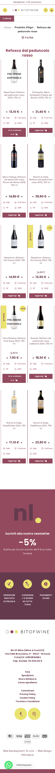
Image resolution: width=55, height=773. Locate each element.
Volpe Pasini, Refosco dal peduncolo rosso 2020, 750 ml (14, 95)
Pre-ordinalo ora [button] (14, 132)
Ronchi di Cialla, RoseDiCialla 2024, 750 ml (14, 426)
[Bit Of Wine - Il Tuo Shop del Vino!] (25, 10)
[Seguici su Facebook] (21, 714)
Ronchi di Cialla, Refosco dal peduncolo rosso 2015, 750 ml (40, 180)
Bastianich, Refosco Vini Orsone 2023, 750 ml (14, 260)
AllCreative (27, 754)
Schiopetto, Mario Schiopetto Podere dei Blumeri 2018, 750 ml (41, 95)
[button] (5, 10)
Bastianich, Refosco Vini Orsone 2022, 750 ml (41, 260)
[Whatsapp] (8, 765)
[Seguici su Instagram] (34, 714)
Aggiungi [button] (39, 130)
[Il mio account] (45, 10)
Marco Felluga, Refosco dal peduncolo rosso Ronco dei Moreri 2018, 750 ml (14, 181)
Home (7, 27)
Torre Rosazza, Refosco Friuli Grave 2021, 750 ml (14, 341)
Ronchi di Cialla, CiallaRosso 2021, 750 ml (41, 426)
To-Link (30, 750)
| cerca (7, 18)
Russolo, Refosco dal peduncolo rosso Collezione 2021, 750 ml (40, 341)
